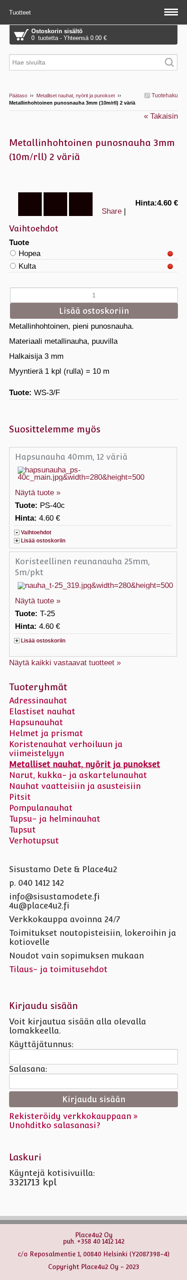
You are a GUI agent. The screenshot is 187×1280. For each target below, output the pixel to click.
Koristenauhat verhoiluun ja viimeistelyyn (66, 748)
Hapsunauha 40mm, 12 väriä (71, 457)
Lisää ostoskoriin (43, 540)
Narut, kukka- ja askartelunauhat (78, 775)
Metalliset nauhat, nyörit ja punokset (75, 95)
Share (112, 211)
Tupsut (22, 829)
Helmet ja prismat (46, 733)
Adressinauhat (38, 700)
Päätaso (18, 95)
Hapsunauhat (36, 722)
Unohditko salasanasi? (54, 1125)
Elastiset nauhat (42, 711)
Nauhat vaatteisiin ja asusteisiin (75, 786)
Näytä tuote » (37, 492)
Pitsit (20, 797)
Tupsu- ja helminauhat (54, 818)
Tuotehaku (164, 95)
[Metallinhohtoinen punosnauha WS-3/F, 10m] (93, 177)
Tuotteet (21, 12)
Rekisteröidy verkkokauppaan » (73, 1116)
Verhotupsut (34, 840)
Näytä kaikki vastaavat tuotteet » (65, 662)
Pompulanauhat (41, 808)
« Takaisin (161, 116)
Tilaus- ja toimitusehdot (58, 969)
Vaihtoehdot (36, 532)
